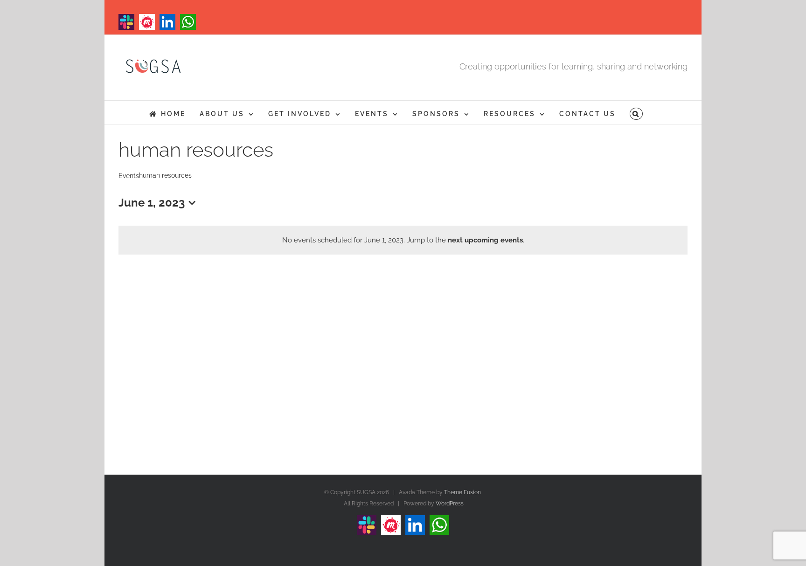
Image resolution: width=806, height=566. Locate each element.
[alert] (403, 240)
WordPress (450, 503)
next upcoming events (485, 240)
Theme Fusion (462, 492)
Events (128, 175)
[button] (636, 112)
